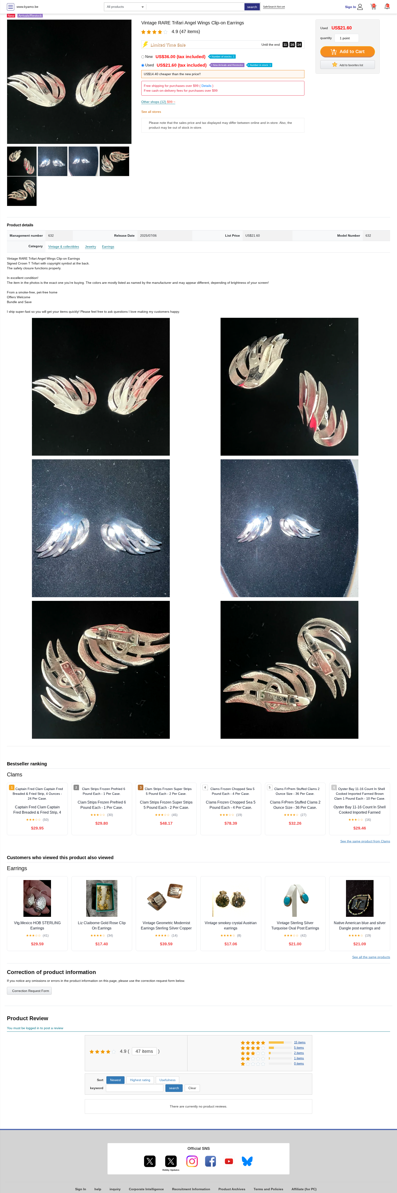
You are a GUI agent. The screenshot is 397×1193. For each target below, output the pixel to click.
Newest (115, 1080)
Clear (192, 1088)
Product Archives (231, 1189)
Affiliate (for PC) (304, 1189)
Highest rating (140, 1080)
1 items (299, 1058)
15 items (300, 1042)
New (189, 56)
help (97, 1189)
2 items (299, 1053)
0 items (299, 1063)
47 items (144, 1051)
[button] (387, 6)
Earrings (108, 246)
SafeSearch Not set (274, 6)
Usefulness (167, 1080)
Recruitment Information (191, 1189)
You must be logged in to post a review (35, 1028)
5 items (299, 1047)
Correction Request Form (30, 991)
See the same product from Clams (365, 841)
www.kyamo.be (27, 7)
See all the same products (371, 957)
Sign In (350, 7)
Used (208, 65)
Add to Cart (351, 51)
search (252, 7)
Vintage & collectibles (63, 246)
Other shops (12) (158, 102)
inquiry (115, 1189)
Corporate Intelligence (146, 1189)
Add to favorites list (351, 65)
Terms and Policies (268, 1189)
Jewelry (90, 246)
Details (206, 86)
